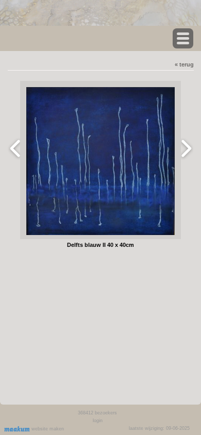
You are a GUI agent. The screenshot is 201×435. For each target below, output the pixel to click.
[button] (183, 38)
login (98, 420)
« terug (184, 64)
